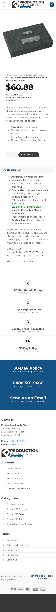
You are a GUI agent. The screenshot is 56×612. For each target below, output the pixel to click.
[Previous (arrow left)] (2, 607)
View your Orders (15, 483)
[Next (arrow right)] (10, 607)
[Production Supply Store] (28, 4)
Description (14, 170)
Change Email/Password (18, 488)
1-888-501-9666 (28, 383)
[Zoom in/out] (2, 596)
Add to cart (29, 154)
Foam (15, 75)
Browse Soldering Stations (19, 524)
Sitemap (12, 580)
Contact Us (12, 560)
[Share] (17, 596)
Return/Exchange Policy (18, 545)
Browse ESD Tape (15, 519)
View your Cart (13, 473)
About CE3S (12, 555)
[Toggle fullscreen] (10, 596)
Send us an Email (28, 398)
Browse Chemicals (15, 504)
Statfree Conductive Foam (32, 75)
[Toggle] (4, 170)
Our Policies (12, 540)
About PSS (12, 550)
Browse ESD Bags (15, 514)
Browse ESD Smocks (17, 509)
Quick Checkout (14, 468)
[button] (4, 4)
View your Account (15, 478)
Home (8, 75)
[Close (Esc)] (25, 596)
